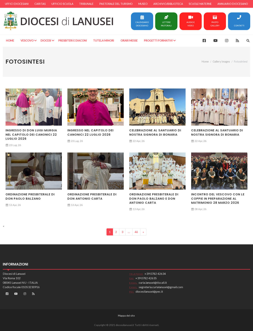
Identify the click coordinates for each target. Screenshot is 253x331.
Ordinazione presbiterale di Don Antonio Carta (91, 196)
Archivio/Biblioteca (168, 3)
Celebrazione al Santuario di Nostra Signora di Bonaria (155, 132)
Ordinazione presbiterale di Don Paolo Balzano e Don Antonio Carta (153, 198)
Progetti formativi (158, 40)
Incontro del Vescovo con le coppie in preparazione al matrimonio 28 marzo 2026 (217, 198)
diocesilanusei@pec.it (149, 291)
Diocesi (46, 40)
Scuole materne (200, 3)
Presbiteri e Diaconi (72, 40)
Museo (143, 3)
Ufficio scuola (62, 3)
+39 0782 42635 (146, 278)
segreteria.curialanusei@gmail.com (161, 287)
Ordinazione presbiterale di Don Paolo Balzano (30, 196)
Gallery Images (221, 61)
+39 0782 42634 (155, 273)
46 (136, 232)
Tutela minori (103, 40)
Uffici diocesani (17, 3)
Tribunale (86, 3)
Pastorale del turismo (116, 3)
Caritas (40, 3)
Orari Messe (129, 40)
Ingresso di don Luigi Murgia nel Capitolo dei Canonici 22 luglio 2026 (31, 134)
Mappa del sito (126, 315)
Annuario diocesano (232, 3)
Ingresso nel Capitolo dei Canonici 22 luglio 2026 (90, 132)
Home (10, 40)
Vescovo (27, 40)
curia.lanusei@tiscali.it (153, 282)
